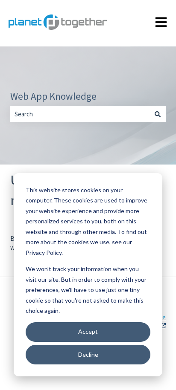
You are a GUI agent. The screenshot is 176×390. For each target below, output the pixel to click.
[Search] (158, 114)
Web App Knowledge (53, 96)
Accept (88, 331)
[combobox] (80, 114)
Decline (88, 354)
